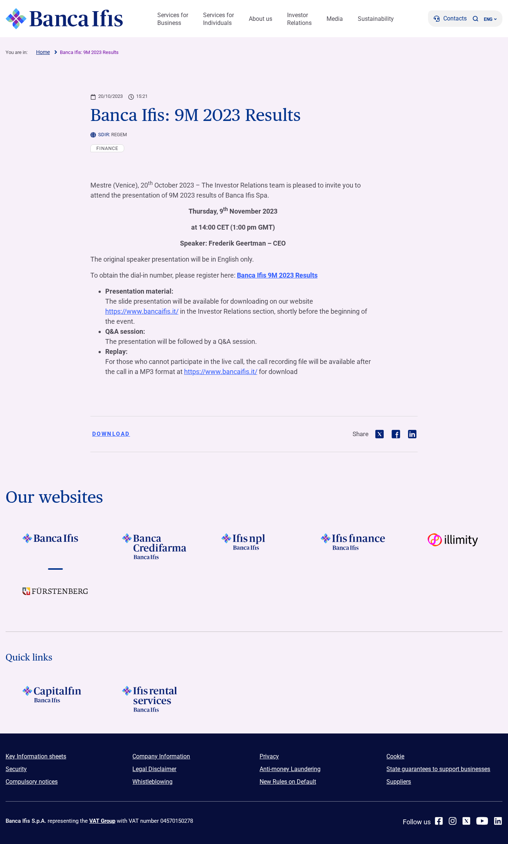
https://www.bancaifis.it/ (142, 311)
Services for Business (172, 19)
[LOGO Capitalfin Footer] (55, 699)
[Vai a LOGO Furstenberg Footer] (55, 597)
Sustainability (376, 18)
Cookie (395, 756)
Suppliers (398, 781)
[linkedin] (497, 820)
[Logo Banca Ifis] (64, 18)
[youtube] (482, 820)
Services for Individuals (218, 19)
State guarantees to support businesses (438, 769)
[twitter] (466, 820)
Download (111, 434)
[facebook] (438, 820)
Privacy (269, 756)
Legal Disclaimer (154, 769)
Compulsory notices (32, 781)
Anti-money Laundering (290, 769)
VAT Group (102, 821)
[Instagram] (452, 820)
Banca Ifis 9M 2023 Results (277, 275)
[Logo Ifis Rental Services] (154, 699)
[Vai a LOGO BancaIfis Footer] (55, 546)
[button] (475, 19)
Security (16, 769)
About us (260, 18)
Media (335, 18)
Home (43, 52)
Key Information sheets (36, 756)
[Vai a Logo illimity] (452, 546)
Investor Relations (299, 19)
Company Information (161, 756)
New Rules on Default (288, 781)
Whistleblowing (152, 781)
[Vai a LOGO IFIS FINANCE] (353, 546)
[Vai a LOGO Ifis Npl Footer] (253, 546)
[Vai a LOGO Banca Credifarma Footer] (154, 546)
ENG (488, 19)
